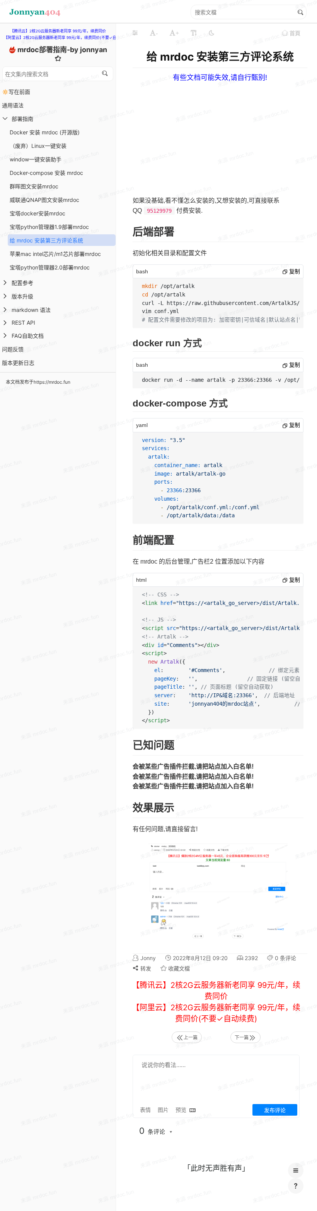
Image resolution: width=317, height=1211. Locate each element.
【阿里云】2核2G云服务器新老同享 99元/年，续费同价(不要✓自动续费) (67, 37)
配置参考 (22, 282)
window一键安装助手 (35, 159)
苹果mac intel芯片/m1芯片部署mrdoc (55, 254)
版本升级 (22, 296)
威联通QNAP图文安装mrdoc (44, 199)
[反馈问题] (295, 1186)
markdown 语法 (31, 310)
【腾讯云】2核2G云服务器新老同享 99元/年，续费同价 (58, 31)
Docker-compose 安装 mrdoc (46, 172)
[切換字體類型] (194, 32)
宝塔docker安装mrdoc (37, 213)
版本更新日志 (18, 362)
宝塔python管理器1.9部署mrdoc (49, 227)
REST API (23, 322)
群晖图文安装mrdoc (34, 186)
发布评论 (275, 1110)
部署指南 (22, 118)
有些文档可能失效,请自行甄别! (220, 77)
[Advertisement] (58, 443)
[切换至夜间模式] (211, 32)
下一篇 (242, 1037)
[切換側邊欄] (135, 32)
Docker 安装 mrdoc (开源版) (45, 132)
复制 (294, 271)
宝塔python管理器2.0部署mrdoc (50, 267)
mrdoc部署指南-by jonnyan (62, 50)
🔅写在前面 (16, 91)
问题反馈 (13, 349)
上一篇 (191, 1037)
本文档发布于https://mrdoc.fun (38, 382)
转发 (145, 968)
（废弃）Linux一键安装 (38, 145)
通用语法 (13, 105)
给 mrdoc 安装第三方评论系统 (46, 240)
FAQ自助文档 (28, 335)
